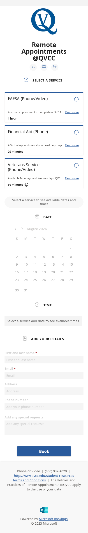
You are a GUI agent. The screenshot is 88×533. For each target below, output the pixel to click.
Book (44, 451)
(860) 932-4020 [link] (56, 471)
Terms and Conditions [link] (29, 480)
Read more (72, 112)
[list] (44, 141)
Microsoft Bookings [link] (53, 519)
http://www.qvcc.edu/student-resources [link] (44, 475)
